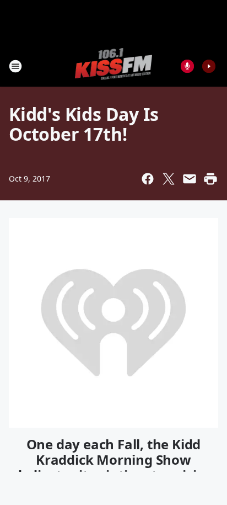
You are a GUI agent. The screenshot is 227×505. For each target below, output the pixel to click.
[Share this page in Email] (189, 179)
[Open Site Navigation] (15, 66)
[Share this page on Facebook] (147, 179)
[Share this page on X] (168, 179)
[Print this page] (210, 179)
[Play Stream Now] (208, 66)
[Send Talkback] (187, 66)
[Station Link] (114, 66)
